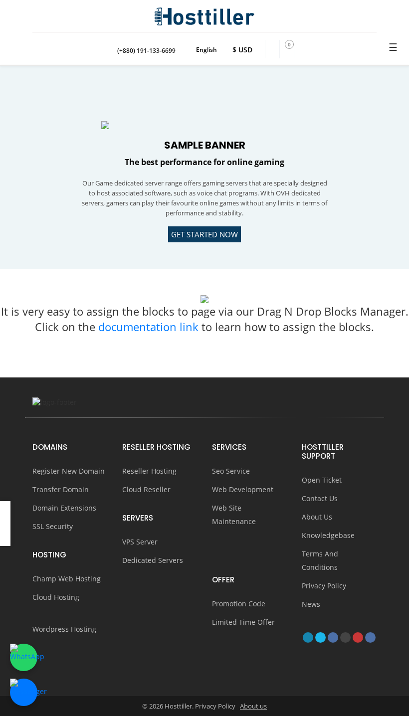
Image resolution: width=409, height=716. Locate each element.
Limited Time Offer (243, 622)
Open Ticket (322, 480)
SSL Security (52, 526)
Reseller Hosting (149, 471)
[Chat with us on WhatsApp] (23, 657)
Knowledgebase (328, 535)
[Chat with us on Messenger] (23, 692)
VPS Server (140, 541)
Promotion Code (238, 603)
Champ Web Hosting (66, 578)
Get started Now (204, 234)
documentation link (150, 326)
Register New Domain (68, 471)
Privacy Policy (324, 585)
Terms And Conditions (320, 560)
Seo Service (231, 471)
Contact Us (320, 498)
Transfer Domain (60, 489)
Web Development (242, 489)
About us (253, 706)
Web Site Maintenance (234, 514)
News (311, 604)
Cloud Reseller (147, 489)
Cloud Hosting (55, 597)
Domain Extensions (64, 508)
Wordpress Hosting (64, 629)
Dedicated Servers (152, 560)
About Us (317, 517)
